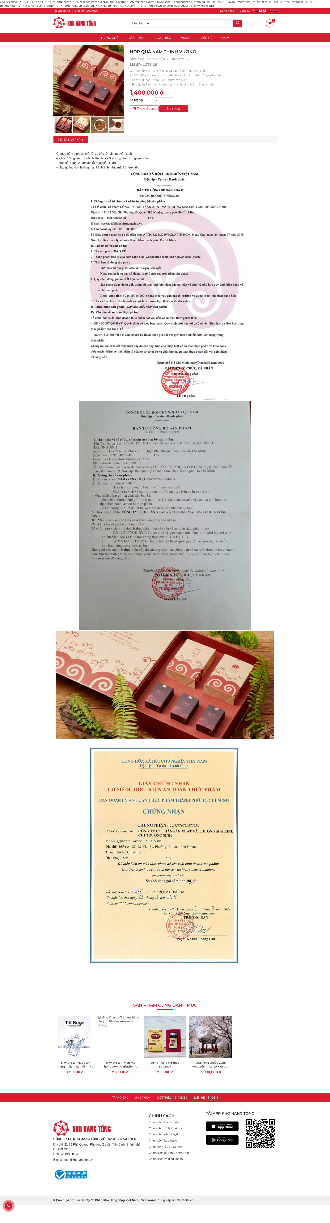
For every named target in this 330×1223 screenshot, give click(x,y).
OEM (225, 37)
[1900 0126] (8, 1206)
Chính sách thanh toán (164, 1122)
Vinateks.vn (185, 1200)
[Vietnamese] (253, 11)
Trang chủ (110, 37)
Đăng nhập (227, 11)
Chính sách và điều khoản (166, 1159)
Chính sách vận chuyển (164, 1134)
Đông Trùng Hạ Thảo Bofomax (165, 1064)
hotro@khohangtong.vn (78, 1159)
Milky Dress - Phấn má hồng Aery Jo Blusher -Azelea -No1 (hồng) (120, 1066)
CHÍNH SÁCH (161, 1115)
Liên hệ (206, 37)
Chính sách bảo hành (163, 1140)
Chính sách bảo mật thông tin (169, 1153)
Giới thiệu (162, 37)
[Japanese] (260, 11)
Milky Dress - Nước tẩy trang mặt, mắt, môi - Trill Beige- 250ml (74, 1066)
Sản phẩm (137, 37)
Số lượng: (136, 100)
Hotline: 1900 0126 (86, 10)
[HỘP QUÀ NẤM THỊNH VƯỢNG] (74, 23)
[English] (257, 11)
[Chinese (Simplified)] (271, 11)
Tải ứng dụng (61, 10)
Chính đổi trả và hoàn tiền (166, 1146)
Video (186, 37)
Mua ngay (173, 108)
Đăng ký (244, 11)
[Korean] (264, 11)
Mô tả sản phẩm (70, 139)
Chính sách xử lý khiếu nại (166, 1128)
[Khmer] (275, 11)
